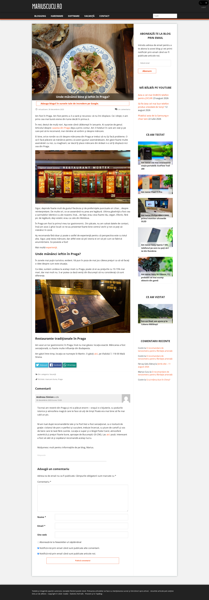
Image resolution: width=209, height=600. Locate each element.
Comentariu (44, 481)
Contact (104, 16)
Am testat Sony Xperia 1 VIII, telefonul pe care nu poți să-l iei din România (155, 248)
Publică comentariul (82, 561)
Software (73, 16)
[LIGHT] (203, 3)
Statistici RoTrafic (77, 594)
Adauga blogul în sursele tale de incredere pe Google (69, 103)
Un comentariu (124, 109)
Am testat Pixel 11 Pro (151, 192)
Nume (41, 517)
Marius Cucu (143, 371)
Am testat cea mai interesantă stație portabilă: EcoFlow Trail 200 (156, 165)
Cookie (65, 594)
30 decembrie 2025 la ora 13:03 (49, 400)
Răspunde (41, 455)
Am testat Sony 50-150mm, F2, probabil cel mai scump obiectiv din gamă (155, 277)
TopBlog (99, 594)
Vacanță (89, 16)
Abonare (147, 71)
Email (41, 525)
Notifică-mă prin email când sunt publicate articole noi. (68, 553)
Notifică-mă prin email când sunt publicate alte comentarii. (70, 548)
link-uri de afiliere (39, 594)
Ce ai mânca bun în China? (158, 379)
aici (96, 353)
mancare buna (51, 379)
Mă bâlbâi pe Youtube (155, 87)
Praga (60, 379)
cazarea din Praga (61, 127)
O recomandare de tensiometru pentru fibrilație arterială (155, 349)
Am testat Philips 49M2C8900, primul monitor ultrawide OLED (155, 218)
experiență (51, 247)
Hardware (57, 16)
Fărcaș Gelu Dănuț (146, 364)
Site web (42, 534)
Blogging (40, 16)
